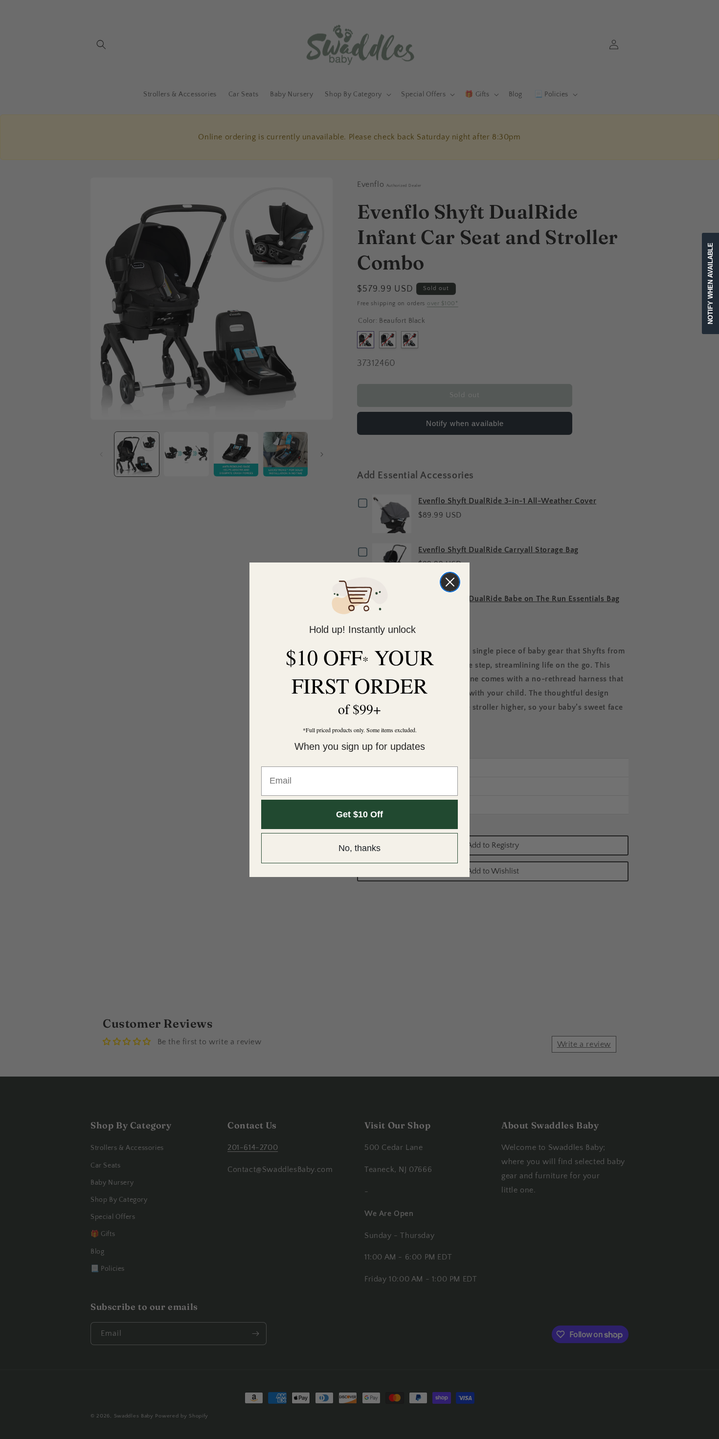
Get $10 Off (359, 814)
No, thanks (359, 848)
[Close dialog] (450, 582)
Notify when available (710, 283)
